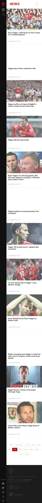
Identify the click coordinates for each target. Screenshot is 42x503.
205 (31, 449)
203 (20, 449)
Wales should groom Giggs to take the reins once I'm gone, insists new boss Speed (24, 356)
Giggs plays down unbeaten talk (21, 68)
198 (28, 445)
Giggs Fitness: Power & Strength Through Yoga (22, 391)
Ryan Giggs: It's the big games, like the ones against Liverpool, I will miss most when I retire (24, 177)
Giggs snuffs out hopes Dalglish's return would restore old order (22, 105)
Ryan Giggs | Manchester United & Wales (3, 4)
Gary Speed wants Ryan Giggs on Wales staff (22, 319)
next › (21, 454)
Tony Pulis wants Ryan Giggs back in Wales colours (23, 427)
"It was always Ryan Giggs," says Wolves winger (22, 284)
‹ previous (18, 445)
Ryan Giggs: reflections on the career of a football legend (24, 34)
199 (33, 445)
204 (26, 449)
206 (37, 449)
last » (27, 454)
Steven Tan (28, 480)
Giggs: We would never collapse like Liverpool (23, 248)
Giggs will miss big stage (18, 140)
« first (10, 445)
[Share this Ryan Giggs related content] (3, 501)
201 (9, 449)
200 (38, 445)
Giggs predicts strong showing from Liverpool (23, 212)
